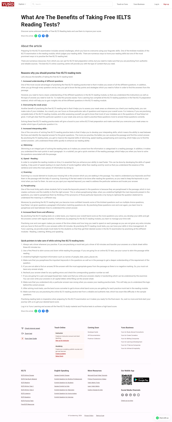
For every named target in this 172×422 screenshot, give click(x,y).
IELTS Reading (25, 382)
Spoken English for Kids (61, 386)
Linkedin (130, 395)
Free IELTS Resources (27, 404)
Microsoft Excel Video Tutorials (97, 375)
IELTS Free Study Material (29, 379)
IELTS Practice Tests (27, 401)
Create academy (61, 353)
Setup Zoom (59, 356)
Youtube (138, 395)
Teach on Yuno (122, 4)
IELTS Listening (25, 393)
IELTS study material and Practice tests (76, 306)
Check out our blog (127, 400)
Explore (21, 4)
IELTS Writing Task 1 (27, 386)
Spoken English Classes (61, 375)
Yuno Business (139, 4)
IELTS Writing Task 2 (27, 390)
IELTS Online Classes (27, 375)
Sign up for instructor (62, 340)
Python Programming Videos (97, 379)
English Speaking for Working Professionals (68, 379)
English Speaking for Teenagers (64, 390)
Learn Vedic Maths (93, 386)
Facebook (122, 395)
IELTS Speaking (26, 397)
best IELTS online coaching (53, 64)
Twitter (126, 395)
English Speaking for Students (63, 382)
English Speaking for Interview (63, 397)
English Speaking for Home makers (65, 393)
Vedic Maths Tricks (94, 382)
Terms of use (100, 415)
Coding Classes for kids (95, 390)
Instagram (134, 395)
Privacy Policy (88, 415)
